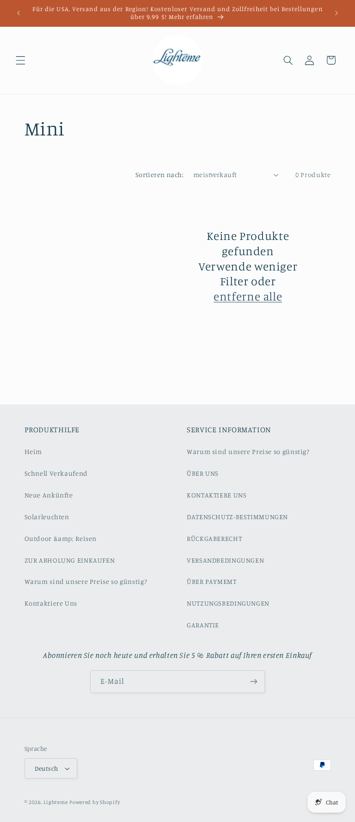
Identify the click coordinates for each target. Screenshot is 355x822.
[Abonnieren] (253, 681)
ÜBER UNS (203, 473)
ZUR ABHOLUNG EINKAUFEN (69, 560)
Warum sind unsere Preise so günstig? (85, 581)
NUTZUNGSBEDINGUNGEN (228, 603)
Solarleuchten (46, 517)
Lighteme (55, 802)
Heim (33, 451)
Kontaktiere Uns (50, 603)
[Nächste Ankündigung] (336, 13)
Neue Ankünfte (48, 495)
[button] (20, 60)
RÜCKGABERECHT (214, 538)
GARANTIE (203, 625)
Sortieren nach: (159, 174)
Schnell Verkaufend (56, 473)
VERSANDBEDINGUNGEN (225, 560)
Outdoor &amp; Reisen (60, 538)
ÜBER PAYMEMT (212, 581)
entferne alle (248, 296)
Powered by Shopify (94, 802)
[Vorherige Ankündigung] (18, 13)
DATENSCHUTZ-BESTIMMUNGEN (237, 517)
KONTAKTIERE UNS (216, 495)
